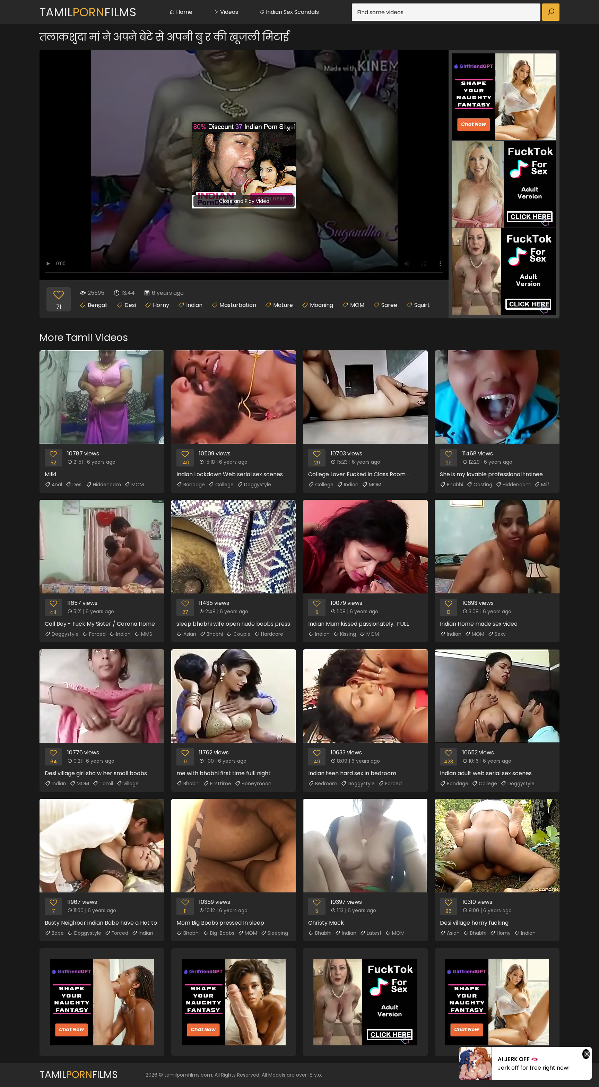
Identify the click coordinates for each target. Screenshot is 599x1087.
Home (183, 12)
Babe (58, 933)
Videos (228, 12)
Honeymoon (256, 783)
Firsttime (220, 783)
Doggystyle (257, 484)
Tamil (106, 783)
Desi (130, 305)
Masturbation (237, 305)
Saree (389, 305)
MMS (146, 634)
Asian (189, 634)
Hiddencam (107, 484)
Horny (161, 305)
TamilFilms (88, 12)
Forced (97, 634)
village (131, 783)
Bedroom (326, 783)
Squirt (422, 305)
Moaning (321, 305)
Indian (194, 305)
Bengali (97, 305)
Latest (374, 933)
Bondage (194, 484)
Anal (57, 484)
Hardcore (272, 634)
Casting (483, 484)
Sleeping (278, 933)
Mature (283, 305)
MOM (357, 305)
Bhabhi (455, 484)
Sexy (500, 634)
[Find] (550, 12)
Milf (545, 484)
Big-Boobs (222, 933)
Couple (242, 634)
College (224, 484)
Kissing (348, 634)
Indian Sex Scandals (291, 12)
